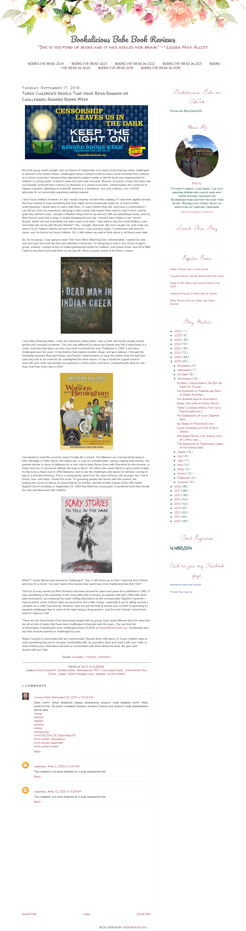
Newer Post (29, 914)
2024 (178, 340)
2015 (177, 499)
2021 (177, 352)
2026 (178, 331)
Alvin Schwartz (46, 670)
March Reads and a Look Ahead (189, 269)
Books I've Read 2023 (90, 64)
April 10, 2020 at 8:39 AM (64, 791)
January (183, 482)
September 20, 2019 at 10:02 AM (72, 697)
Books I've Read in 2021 (183, 64)
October (183, 374)
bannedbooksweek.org (113, 627)
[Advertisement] (51, 885)
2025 (178, 335)
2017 (177, 491)
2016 (177, 495)
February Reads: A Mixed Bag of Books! (193, 293)
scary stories (116, 674)
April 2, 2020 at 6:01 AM (63, 766)
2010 (177, 521)
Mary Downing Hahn (81, 674)
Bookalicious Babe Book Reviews (123, 39)
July (180, 456)
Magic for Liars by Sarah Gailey (198, 403)
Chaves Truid (42, 697)
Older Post (144, 914)
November (184, 370)
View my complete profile (197, 212)
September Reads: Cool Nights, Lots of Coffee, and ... (199, 437)
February (184, 478)
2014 (177, 504)
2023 (178, 344)
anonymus (40, 766)
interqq (39, 724)
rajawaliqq (41, 731)
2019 (177, 361)
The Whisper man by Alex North (197, 399)
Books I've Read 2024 (46, 64)
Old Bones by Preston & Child (195, 423)
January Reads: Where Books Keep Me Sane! (197, 276)
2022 (178, 348)
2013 (177, 508)
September (185, 378)
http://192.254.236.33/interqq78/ (55, 735)
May (181, 465)
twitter (91, 657)
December (184, 366)
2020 (178, 357)
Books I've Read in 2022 (135, 64)
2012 (177, 512)
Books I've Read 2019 (116, 68)
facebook (78, 657)
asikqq (38, 713)
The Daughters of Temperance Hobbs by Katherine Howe (200, 445)
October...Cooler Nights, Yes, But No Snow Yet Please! (199, 384)
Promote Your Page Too (181, 592)
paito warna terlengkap (49, 739)
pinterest (105, 657)
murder (101, 674)
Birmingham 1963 (88, 670)
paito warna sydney (46, 746)
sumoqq (38, 721)
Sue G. (197, 183)
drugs (63, 674)
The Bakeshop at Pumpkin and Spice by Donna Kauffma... (199, 392)
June (181, 460)
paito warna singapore (48, 742)
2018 (177, 486)
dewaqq (38, 717)
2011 (177, 516)
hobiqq (38, 728)
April (181, 469)
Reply (37, 751)
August (182, 452)
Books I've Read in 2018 (160, 68)
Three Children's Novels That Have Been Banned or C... (199, 409)
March (182, 473)
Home (87, 914)
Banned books (67, 670)
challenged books (112, 670)
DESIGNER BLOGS (135, 927)
